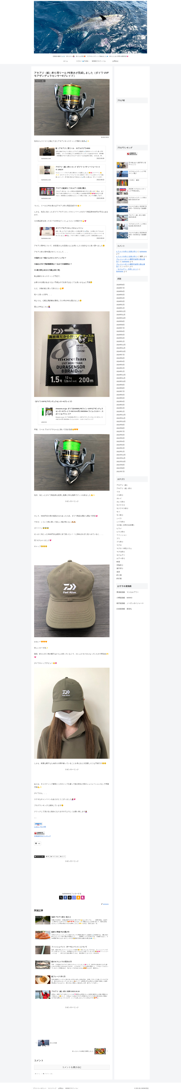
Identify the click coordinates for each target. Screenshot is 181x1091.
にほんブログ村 (40, 827)
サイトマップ (52, 1088)
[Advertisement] (72, 507)
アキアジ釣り (55, 856)
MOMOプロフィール (71, 1088)
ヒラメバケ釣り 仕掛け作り (126, 251)
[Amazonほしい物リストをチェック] (78, 897)
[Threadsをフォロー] (70, 897)
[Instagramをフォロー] (74, 897)
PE (48, 856)
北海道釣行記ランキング (42, 836)
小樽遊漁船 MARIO (124, 598)
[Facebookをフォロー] (65, 897)
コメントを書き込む (72, 1067)
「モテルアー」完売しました (127, 269)
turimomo (143, 251)
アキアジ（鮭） (40, 856)
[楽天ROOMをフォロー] (83, 897)
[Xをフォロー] (61, 897)
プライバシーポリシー (39, 1088)
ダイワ (63, 856)
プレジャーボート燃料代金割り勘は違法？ (130, 260)
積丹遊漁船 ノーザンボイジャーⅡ (130, 603)
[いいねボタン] (36, 843)
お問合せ (60, 1088)
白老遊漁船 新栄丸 (124, 609)
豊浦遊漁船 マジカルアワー (128, 592)
